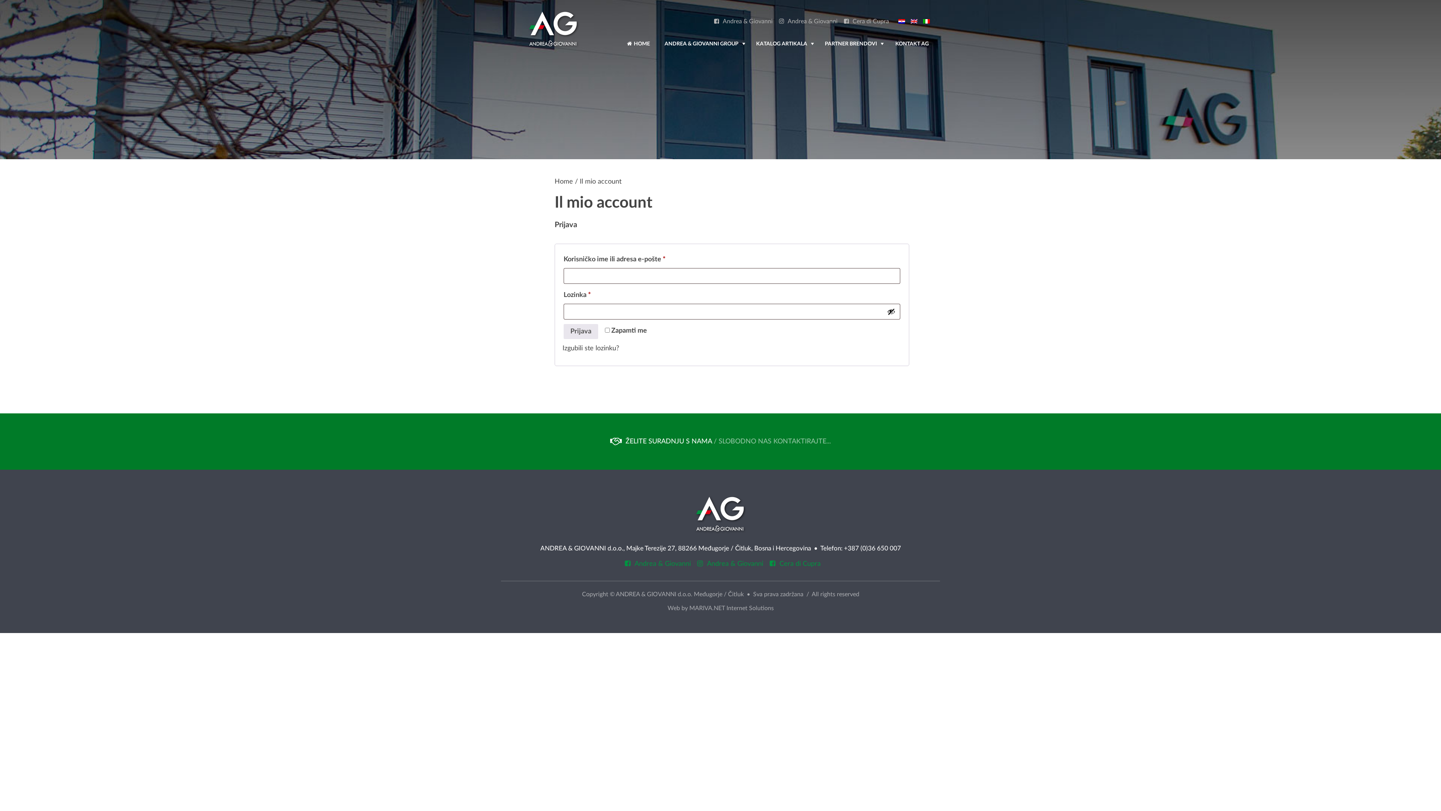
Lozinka (591, 294)
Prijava (580, 331)
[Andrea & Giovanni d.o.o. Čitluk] (553, 29)
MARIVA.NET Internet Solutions (731, 608)
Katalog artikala (785, 47)
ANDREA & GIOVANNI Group (706, 47)
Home (641, 44)
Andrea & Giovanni (748, 21)
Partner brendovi (855, 47)
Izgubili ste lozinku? (591, 348)
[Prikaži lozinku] (891, 312)
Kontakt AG (912, 44)
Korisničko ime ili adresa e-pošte (628, 259)
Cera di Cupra (871, 21)
